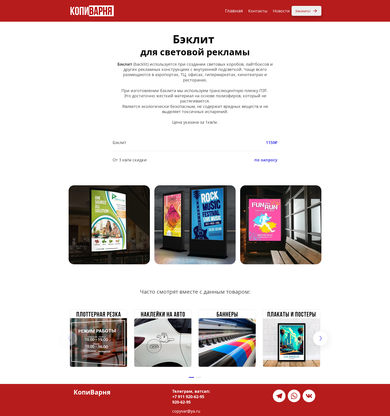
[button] (191, 377)
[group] (98, 338)
